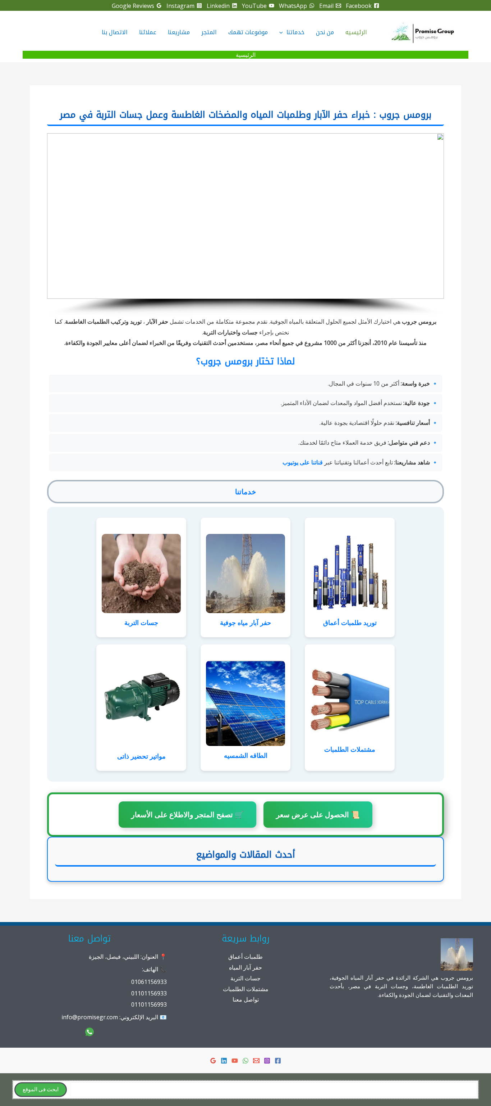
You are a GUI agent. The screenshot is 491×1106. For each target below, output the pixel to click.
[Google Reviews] (213, 1060)
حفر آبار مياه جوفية (245, 622)
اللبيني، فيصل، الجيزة (114, 957)
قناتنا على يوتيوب (303, 462)
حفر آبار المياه (245, 967)
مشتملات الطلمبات (349, 749)
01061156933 (149, 982)
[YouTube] (234, 1060)
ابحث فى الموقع (41, 1089)
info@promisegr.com (89, 1017)
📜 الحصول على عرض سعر (318, 814)
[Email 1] (256, 1060)
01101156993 (149, 1004)
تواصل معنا (246, 999)
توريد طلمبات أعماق (350, 622)
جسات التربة (141, 622)
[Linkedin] (224, 1060)
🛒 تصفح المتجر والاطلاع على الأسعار (187, 814)
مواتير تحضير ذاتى (141, 756)
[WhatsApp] (245, 1060)
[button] (282, 32)
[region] (245, 224)
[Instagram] (267, 1060)
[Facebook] (278, 1060)
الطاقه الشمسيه (245, 755)
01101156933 (149, 993)
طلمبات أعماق (245, 957)
